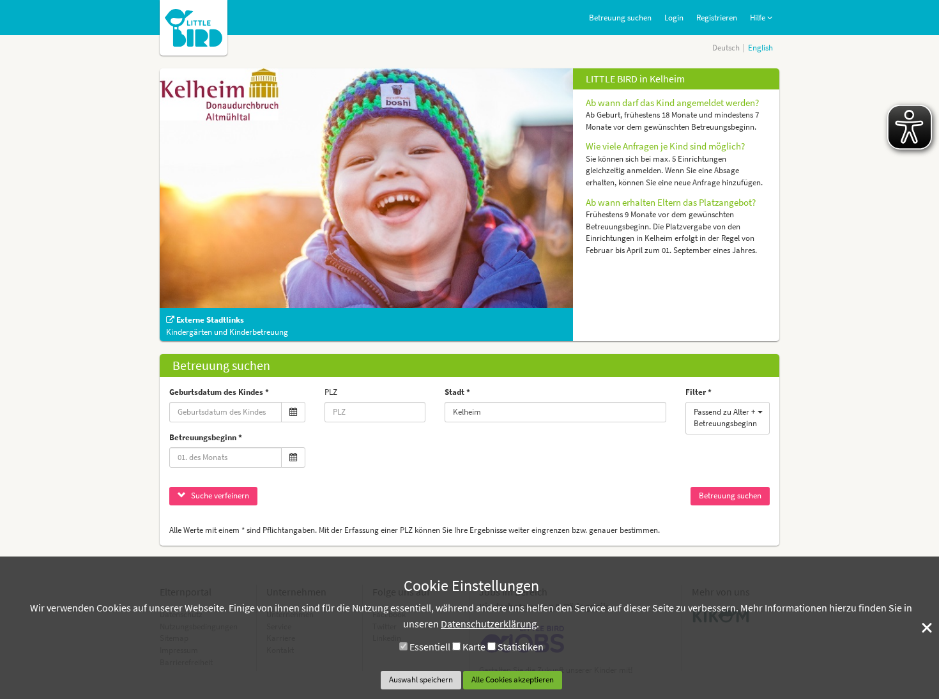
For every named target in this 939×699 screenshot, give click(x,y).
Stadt (454, 392)
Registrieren (716, 17)
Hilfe (758, 17)
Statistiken (521, 646)
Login (673, 17)
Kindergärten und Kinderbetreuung (227, 331)
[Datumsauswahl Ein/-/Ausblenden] (293, 412)
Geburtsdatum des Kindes (216, 392)
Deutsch (726, 47)
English (760, 47)
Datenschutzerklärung (489, 623)
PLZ (330, 392)
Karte (473, 646)
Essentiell (429, 646)
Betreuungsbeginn (202, 437)
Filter (695, 392)
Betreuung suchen (620, 17)
